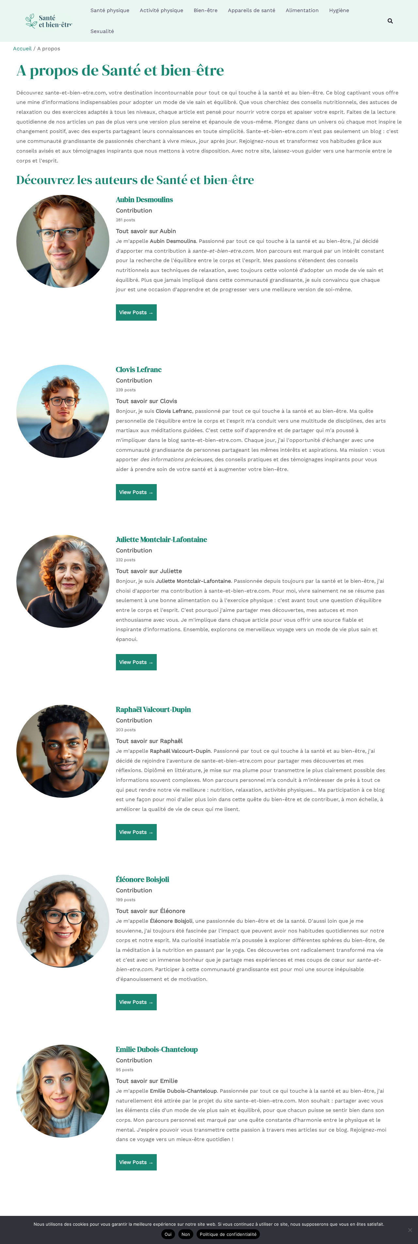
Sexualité (102, 31)
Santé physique (109, 10)
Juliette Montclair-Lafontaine (161, 539)
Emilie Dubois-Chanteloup (157, 1049)
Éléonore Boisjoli (142, 879)
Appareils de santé (251, 10)
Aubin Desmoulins (144, 199)
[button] (391, 21)
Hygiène (339, 10)
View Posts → (136, 312)
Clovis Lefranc (139, 369)
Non (186, 1234)
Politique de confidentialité (228, 1234)
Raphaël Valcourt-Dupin (153, 709)
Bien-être (205, 10)
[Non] (410, 1230)
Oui (168, 1234)
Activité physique (161, 10)
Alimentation (302, 10)
